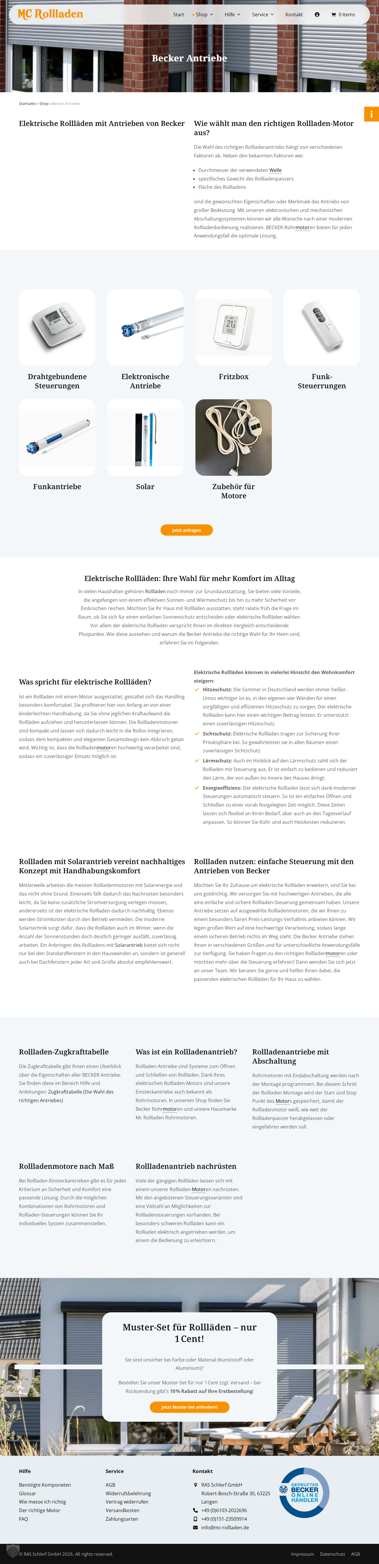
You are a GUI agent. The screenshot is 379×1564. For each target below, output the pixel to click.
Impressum (302, 1554)
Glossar (27, 1493)
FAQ (23, 1519)
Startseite (27, 103)
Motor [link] (283, 1101)
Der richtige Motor (39, 1510)
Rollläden (155, 591)
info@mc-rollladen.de (225, 1527)
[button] (13, 1551)
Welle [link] (275, 170)
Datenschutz (332, 1554)
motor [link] (303, 227)
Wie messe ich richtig (42, 1501)
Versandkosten (122, 1510)
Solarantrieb (129, 945)
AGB (110, 1485)
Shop (44, 103)
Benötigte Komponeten (45, 1485)
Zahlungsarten (122, 1519)
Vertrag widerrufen (127, 1501)
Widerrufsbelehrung (128, 1493)
